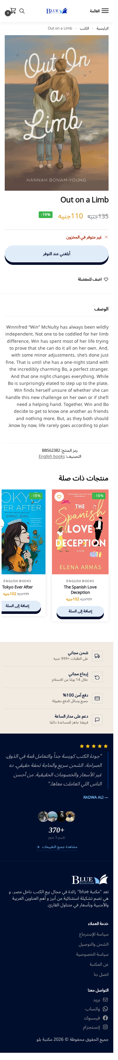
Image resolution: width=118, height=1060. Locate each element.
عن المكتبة (99, 964)
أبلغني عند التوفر (56, 253)
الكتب (84, 28)
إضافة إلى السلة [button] (80, 611)
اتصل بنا (101, 974)
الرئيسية (103, 28)
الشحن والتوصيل (94, 944)
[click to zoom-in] (57, 113)
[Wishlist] (59, 496)
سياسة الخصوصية (92, 954)
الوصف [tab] (101, 309)
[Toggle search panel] (22, 11)
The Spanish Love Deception (80, 590)
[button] (12, 11)
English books (52, 456)
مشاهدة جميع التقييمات (59, 847)
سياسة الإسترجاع (94, 934)
